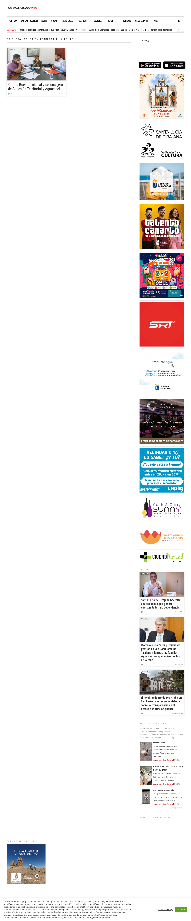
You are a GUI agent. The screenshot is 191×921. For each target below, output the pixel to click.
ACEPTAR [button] (181, 909)
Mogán (54, 20)
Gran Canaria (141, 20)
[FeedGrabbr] (162, 808)
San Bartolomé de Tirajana (34, 20)
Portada (13, 20)
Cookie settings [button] (165, 909)
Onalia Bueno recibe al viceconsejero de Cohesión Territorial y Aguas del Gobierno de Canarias (35, 87)
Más (156, 20)
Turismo (127, 20)
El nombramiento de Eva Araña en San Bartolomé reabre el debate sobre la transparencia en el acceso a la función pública (161, 703)
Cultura (97, 20)
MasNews (83, 20)
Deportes (112, 20)
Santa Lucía (67, 20)
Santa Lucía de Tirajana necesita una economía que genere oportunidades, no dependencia (161, 603)
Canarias (179, 612)
